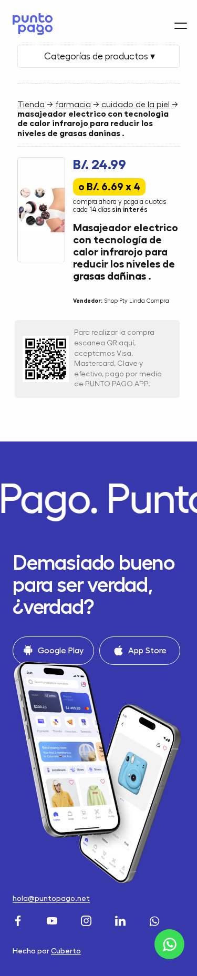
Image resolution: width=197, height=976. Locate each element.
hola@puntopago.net (51, 898)
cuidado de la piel (135, 104)
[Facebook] (19, 919)
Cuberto (66, 950)
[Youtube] (53, 919)
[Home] (30, 24)
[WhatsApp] (155, 919)
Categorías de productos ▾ (98, 56)
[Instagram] (87, 919)
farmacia (73, 104)
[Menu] (180, 25)
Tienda (31, 104)
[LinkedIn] (121, 919)
